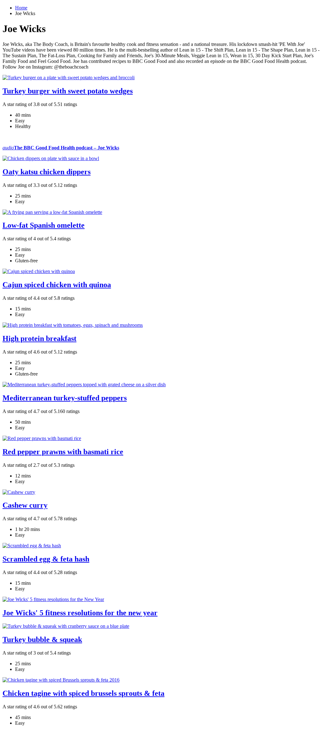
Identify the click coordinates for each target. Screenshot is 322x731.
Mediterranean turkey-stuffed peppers (65, 398)
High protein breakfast (39, 338)
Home (21, 7)
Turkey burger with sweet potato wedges (68, 91)
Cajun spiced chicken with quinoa (57, 285)
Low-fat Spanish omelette (44, 225)
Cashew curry (25, 505)
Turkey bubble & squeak (42, 639)
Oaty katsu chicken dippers (47, 172)
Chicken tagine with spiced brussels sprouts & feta (83, 693)
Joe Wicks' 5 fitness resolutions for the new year (80, 613)
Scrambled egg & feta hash (46, 559)
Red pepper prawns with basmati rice (63, 452)
